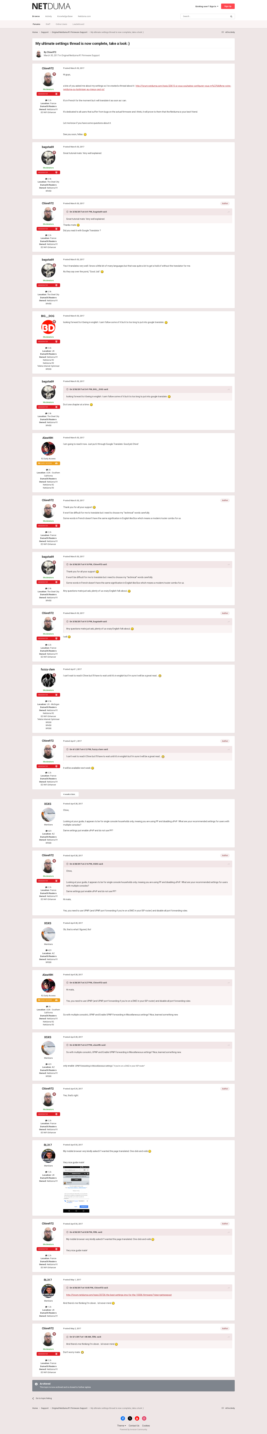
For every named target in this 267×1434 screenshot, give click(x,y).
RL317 (48, 1145)
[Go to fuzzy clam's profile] (48, 680)
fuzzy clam (48, 669)
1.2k (49, 1172)
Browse (36, 16)
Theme (121, 1425)
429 (49, 831)
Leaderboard (78, 24)
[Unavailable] (76, 1189)
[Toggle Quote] (67, 211)
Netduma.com (84, 16)
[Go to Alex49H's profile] (48, 449)
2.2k (49, 100)
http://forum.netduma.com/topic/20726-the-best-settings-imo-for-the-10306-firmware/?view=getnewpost (119, 1295)
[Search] (231, 16)
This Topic (219, 16)
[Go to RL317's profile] (48, 1156)
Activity (48, 16)
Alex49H (47, 437)
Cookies (146, 1425)
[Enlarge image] (85, 134)
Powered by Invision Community (133, 1429)
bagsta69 (48, 147)
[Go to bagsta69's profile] (48, 158)
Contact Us (134, 1425)
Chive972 (51, 52)
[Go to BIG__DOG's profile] (48, 327)
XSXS (47, 803)
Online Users (61, 24)
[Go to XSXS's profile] (48, 815)
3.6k (49, 348)
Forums (36, 24)
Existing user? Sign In (206, 6)
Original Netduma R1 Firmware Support (80, 55)
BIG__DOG (47, 316)
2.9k (49, 179)
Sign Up (227, 6)
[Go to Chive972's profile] (38, 54)
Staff (48, 24)
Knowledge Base (64, 16)
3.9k (49, 701)
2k (49, 470)
